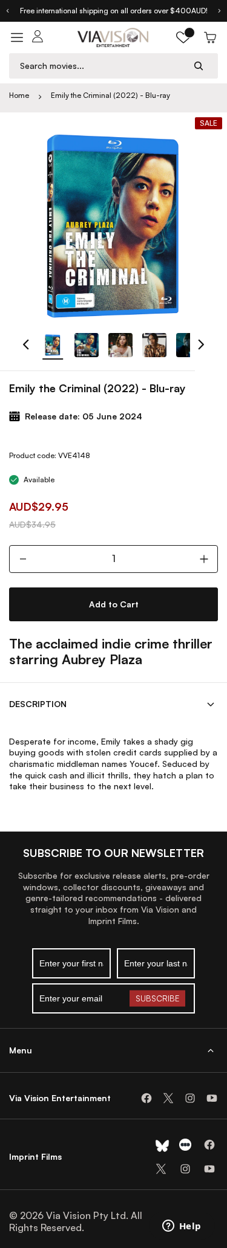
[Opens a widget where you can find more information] (181, 1227)
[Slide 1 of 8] (52, 345)
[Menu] (17, 37)
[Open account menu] (37, 37)
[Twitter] (168, 1098)
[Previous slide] (7, 11)
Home (19, 95)
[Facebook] (146, 1098)
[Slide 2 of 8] (86, 345)
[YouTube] (212, 1098)
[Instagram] (190, 1098)
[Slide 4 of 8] (154, 345)
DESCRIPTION (38, 704)
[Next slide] (219, 11)
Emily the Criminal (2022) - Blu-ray (110, 95)
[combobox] (102, 65)
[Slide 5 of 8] (188, 345)
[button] (183, 37)
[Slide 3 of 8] (120, 345)
